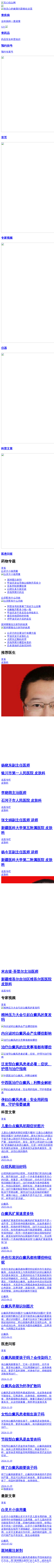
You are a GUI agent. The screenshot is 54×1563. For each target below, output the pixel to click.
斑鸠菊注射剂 (14, 579)
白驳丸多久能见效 (16, 589)
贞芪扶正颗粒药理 (16, 639)
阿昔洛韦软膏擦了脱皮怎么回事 (24, 606)
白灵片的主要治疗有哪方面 (21, 633)
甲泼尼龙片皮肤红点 (18, 636)
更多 (3, 568)
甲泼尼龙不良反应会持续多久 (22, 612)
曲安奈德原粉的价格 (18, 615)
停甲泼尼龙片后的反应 (19, 619)
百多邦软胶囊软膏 (16, 586)
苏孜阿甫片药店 (15, 592)
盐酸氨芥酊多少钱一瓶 (19, 609)
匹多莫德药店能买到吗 (19, 645)
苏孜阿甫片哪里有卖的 (19, 642)
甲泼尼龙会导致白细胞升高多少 (24, 583)
